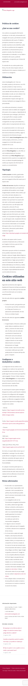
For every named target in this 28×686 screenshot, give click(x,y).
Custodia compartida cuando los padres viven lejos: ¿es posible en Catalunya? (13, 640)
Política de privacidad (21, 670)
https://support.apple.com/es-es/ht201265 (14, 447)
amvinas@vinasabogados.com (12, 614)
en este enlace (13, 569)
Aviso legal (5, 670)
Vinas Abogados (7, 668)
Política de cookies (12, 670)
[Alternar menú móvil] (25, 11)
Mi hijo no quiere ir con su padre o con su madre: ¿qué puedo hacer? (13, 649)
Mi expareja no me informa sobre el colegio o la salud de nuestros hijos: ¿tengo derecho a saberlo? (12, 630)
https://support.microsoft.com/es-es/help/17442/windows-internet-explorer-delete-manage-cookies (13, 412)
